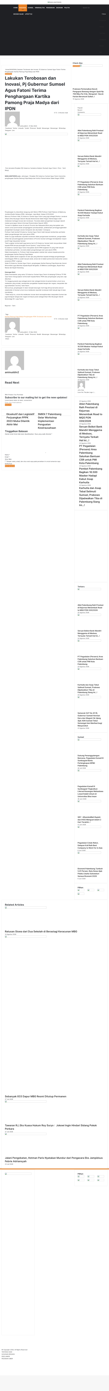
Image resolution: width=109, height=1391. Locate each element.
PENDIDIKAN (50, 7)
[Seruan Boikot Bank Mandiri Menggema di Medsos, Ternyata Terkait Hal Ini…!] (89, 141)
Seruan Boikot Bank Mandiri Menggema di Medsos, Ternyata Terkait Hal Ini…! (89, 158)
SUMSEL (30, 7)
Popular (80, 108)
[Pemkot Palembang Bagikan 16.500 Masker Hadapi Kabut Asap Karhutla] (89, 195)
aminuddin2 (24, 126)
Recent (80, 110)
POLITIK (67, 7)
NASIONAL (22, 7)
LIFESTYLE (28, 14)
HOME (15, 7)
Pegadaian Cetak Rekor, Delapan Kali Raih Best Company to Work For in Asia (90, 845)
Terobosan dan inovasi (44, 316)
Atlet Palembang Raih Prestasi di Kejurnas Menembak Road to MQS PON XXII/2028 (90, 133)
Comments (81, 112)
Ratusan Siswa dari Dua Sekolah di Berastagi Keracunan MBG (41, 931)
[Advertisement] (36, 195)
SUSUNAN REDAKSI (8, 1354)
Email (7, 457)
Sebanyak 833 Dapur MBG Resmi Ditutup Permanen (35, 1096)
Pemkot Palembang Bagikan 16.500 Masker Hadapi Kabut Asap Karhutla (90, 212)
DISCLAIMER (6, 1356)
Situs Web (8, 459)
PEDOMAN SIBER (7, 1358)
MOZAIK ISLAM (18, 14)
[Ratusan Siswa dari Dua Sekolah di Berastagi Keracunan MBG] (25, 908)
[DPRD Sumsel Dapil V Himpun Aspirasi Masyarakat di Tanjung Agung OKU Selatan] (90, 890)
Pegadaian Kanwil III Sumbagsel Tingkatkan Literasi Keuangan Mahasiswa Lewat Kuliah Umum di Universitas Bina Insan (90, 791)
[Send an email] (28, 126)
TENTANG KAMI (7, 1352)
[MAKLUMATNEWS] (54, 2)
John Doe (81, 390)
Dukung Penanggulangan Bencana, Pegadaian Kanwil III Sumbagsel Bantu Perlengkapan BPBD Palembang (91, 760)
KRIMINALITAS (40, 7)
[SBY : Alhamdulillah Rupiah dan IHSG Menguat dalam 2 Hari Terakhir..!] (89, 801)
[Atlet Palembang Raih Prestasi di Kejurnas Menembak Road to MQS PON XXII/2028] (89, 115)
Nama (7, 455)
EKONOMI (59, 7)
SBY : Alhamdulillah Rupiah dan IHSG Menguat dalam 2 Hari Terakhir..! (89, 819)
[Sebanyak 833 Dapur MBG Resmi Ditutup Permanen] (25, 937)
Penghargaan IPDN (30, 316)
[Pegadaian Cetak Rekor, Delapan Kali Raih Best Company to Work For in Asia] (89, 827)
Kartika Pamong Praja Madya (14, 316)
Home (7, 69)
